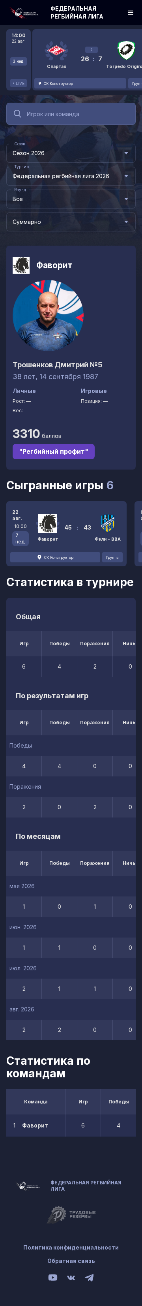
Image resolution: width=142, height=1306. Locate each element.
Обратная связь (71, 1260)
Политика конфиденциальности (71, 1247)
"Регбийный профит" (53, 451)
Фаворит (54, 265)
